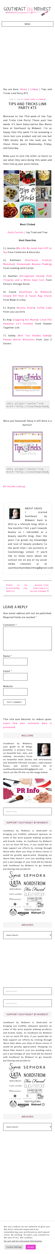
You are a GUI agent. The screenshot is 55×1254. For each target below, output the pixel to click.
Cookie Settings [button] (14, 1247)
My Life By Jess (26, 248)
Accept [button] (31, 1247)
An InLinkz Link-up (14, 486)
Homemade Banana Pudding (34, 264)
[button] (27, 24)
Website (8, 686)
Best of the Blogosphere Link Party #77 (17, 588)
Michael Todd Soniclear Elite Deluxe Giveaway (39, 588)
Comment (10, 624)
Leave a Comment (38, 99)
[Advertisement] (27, 58)
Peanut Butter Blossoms (19, 339)
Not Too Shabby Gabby (34, 335)
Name (7, 655)
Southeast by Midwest (27, 10)
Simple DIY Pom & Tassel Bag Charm (27, 295)
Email (7, 671)
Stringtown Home (32, 275)
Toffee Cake (44, 307)
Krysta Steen (26, 307)
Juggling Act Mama (25, 319)
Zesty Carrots (15, 232)
